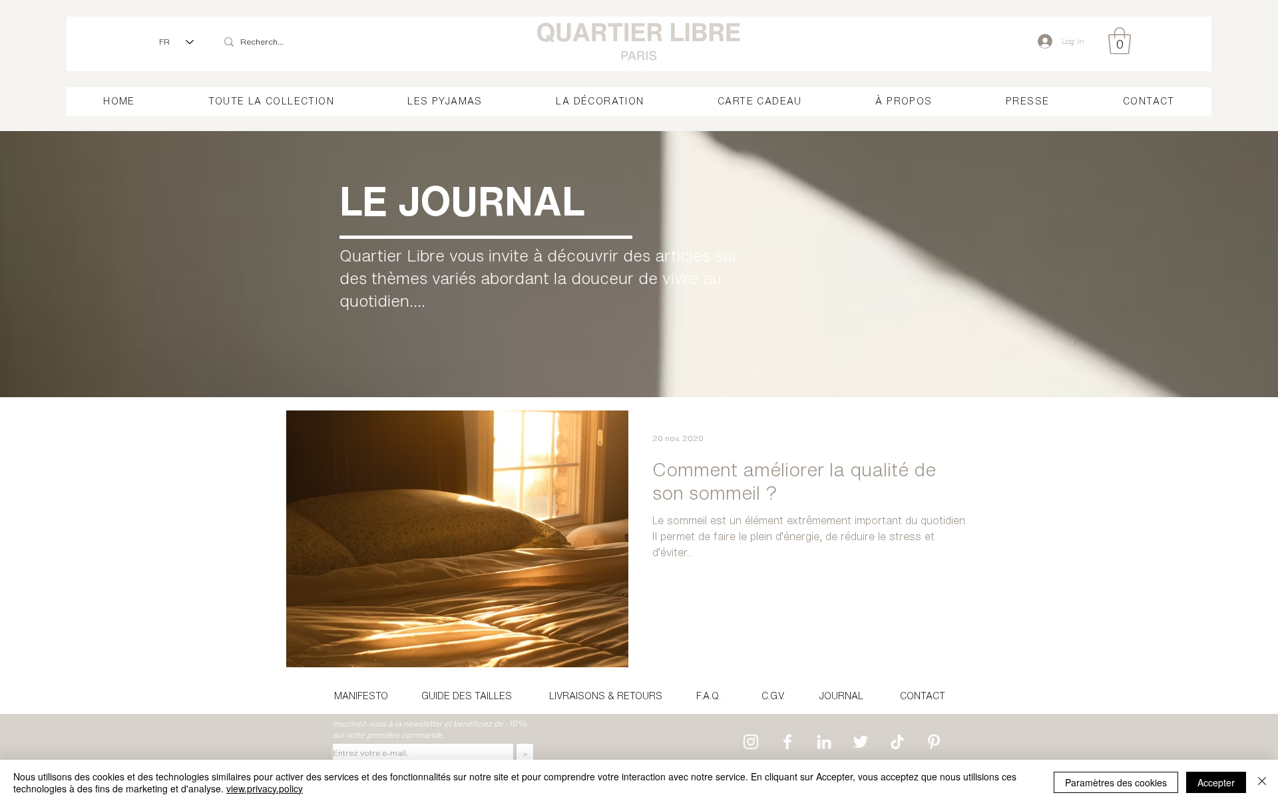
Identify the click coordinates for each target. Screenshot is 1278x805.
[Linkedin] (824, 742)
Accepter (1216, 782)
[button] (1119, 40)
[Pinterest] (934, 742)
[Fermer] (1262, 782)
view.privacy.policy (264, 788)
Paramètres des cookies (1116, 782)
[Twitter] (861, 742)
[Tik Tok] (897, 742)
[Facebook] (787, 742)
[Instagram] (751, 742)
